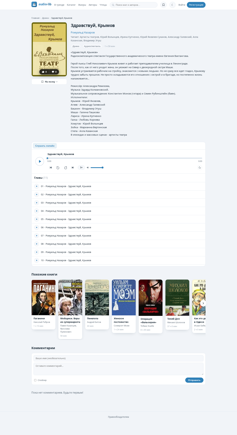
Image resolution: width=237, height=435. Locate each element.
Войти (181, 4)
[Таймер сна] (199, 167)
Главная (35, 17)
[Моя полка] (163, 5)
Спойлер (42, 380)
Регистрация (196, 4)
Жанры (82, 4)
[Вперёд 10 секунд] (65, 167)
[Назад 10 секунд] (58, 167)
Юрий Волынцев (109, 36)
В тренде (59, 4)
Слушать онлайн (44, 145)
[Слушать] (39, 161)
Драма (45, 17)
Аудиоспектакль (92, 46)
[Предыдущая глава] (50, 167)
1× (81, 167)
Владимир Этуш (92, 40)
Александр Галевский (180, 36)
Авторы (93, 4)
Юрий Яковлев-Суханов (153, 36)
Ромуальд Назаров (83, 32)
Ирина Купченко (129, 36)
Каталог (71, 4)
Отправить (194, 380)
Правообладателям (118, 416)
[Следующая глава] (73, 167)
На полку (51, 81)
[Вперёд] (203, 303)
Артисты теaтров (89, 36)
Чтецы (103, 4)
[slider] (124, 158)
